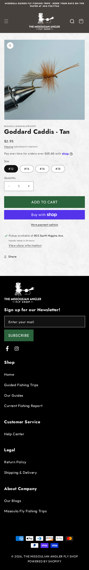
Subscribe (18, 335)
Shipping (8, 146)
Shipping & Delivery (20, 472)
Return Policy (15, 462)
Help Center (14, 434)
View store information (25, 245)
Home (9, 374)
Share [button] (12, 256)
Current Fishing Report (23, 405)
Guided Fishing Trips (21, 385)
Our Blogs (12, 500)
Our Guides (13, 395)
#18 (58, 169)
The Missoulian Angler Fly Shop (51, 556)
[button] (6, 21)
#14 (26, 169)
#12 (11, 169)
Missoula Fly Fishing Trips (25, 511)
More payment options (44, 224)
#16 (42, 169)
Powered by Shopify (44, 561)
